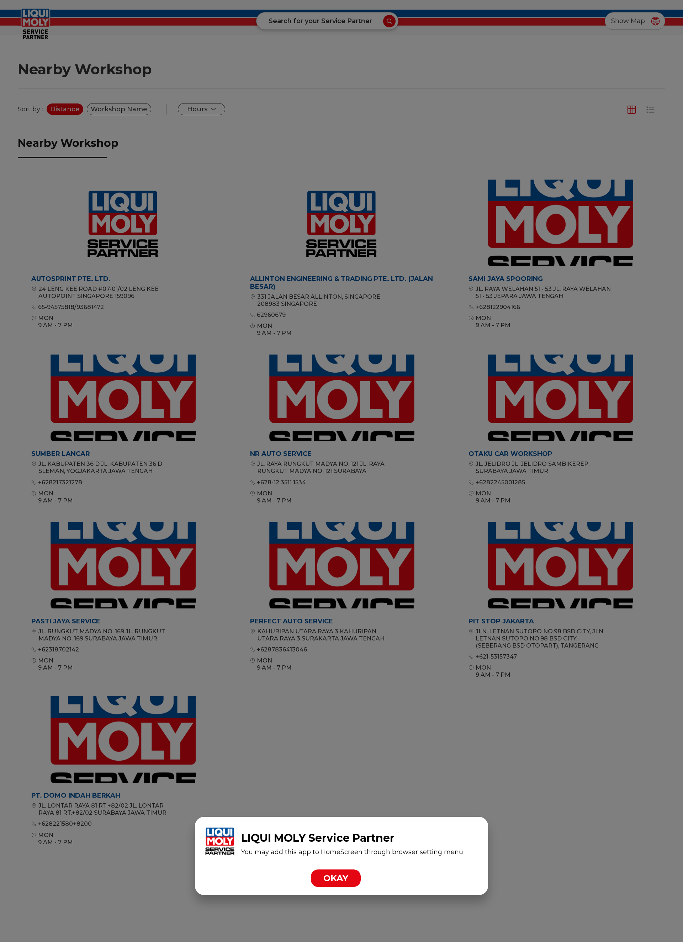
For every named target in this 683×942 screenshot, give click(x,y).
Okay (335, 878)
